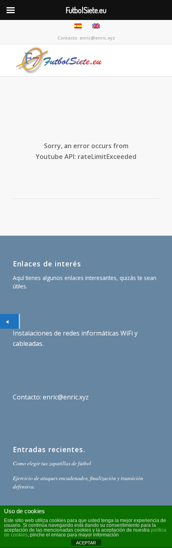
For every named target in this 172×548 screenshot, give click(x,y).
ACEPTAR (86, 542)
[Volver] (9, 321)
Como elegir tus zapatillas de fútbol (52, 463)
